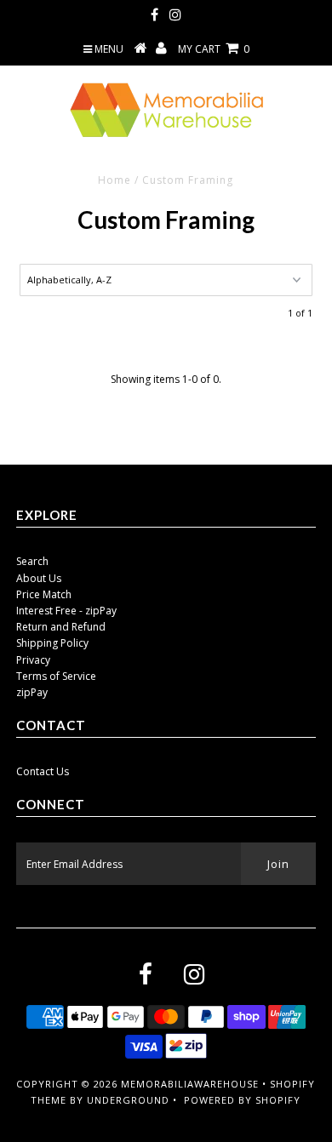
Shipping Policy (52, 643)
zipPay (32, 692)
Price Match (44, 594)
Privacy (33, 660)
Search (32, 561)
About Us (38, 578)
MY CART (213, 49)
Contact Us (42, 771)
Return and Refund (61, 627)
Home (114, 180)
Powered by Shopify (242, 1099)
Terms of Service (56, 676)
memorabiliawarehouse (190, 1083)
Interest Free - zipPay (66, 610)
